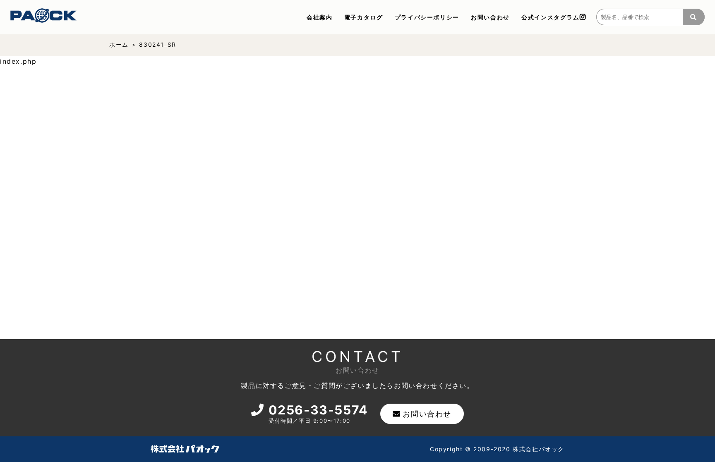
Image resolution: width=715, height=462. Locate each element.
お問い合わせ (490, 17)
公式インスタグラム (550, 17)
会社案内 (319, 17)
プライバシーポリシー (427, 17)
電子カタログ (363, 17)
